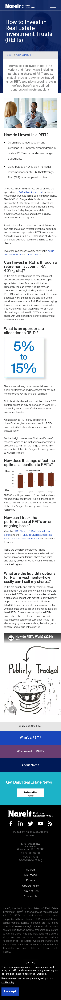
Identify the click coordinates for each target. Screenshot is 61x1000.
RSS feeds (30, 875)
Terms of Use (30, 891)
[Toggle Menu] (53, 6)
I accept (10, 991)
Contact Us (30, 896)
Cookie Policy (30, 886)
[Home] (20, 6)
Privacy (30, 880)
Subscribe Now (30, 794)
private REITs (34, 254)
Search (30, 869)
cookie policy (7, 983)
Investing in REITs (23, 55)
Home (8, 55)
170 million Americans (30, 192)
